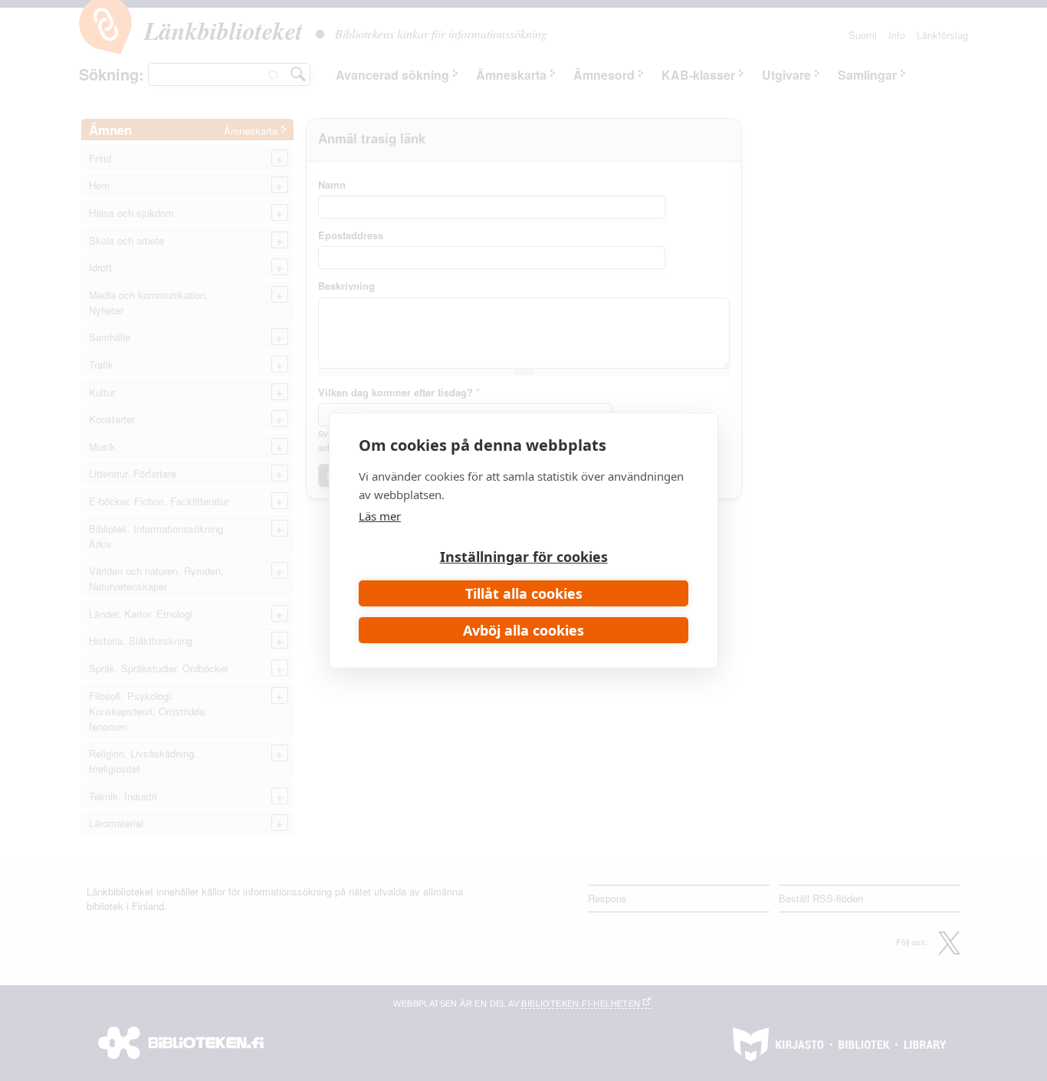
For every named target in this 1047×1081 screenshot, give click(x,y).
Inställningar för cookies (524, 556)
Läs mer (380, 516)
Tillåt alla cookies (524, 593)
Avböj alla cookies (523, 630)
